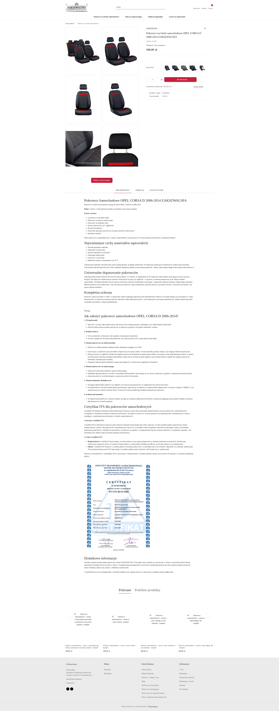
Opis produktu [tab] (123, 190)
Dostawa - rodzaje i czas (150, 677)
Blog (143, 681)
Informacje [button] (184, 664)
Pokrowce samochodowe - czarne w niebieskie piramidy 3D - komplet (193, 647)
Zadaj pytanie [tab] (156, 190)
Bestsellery (108, 673)
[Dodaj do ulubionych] (202, 79)
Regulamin (183, 673)
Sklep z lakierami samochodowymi (154, 697)
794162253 (70, 683)
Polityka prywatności (186, 677)
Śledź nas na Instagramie (150, 689)
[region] (184, 68)
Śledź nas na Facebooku (150, 685)
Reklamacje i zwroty (186, 681)
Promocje (107, 670)
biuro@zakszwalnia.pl (74, 679)
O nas (181, 670)
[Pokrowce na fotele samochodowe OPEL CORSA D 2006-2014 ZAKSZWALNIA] (167, 68)
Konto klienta (146, 670)
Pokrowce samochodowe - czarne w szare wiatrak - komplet (81, 647)
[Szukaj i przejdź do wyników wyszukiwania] (164, 7)
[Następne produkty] (209, 615)
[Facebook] (67, 688)
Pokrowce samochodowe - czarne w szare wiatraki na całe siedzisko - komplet (120, 647)
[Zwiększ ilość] (157, 79)
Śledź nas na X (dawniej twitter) (153, 693)
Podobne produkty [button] (147, 590)
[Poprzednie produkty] (70, 615)
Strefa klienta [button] (148, 664)
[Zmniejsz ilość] (148, 79)
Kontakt (182, 685)
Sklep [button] (106, 664)
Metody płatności (148, 673)
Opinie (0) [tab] (140, 190)
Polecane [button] (125, 590)
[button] (83, 51)
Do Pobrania (183, 689)
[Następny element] (203, 68)
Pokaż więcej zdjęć (101, 180)
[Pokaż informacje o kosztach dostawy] (169, 96)
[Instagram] (71, 688)
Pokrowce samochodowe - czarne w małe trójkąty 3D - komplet (158, 647)
